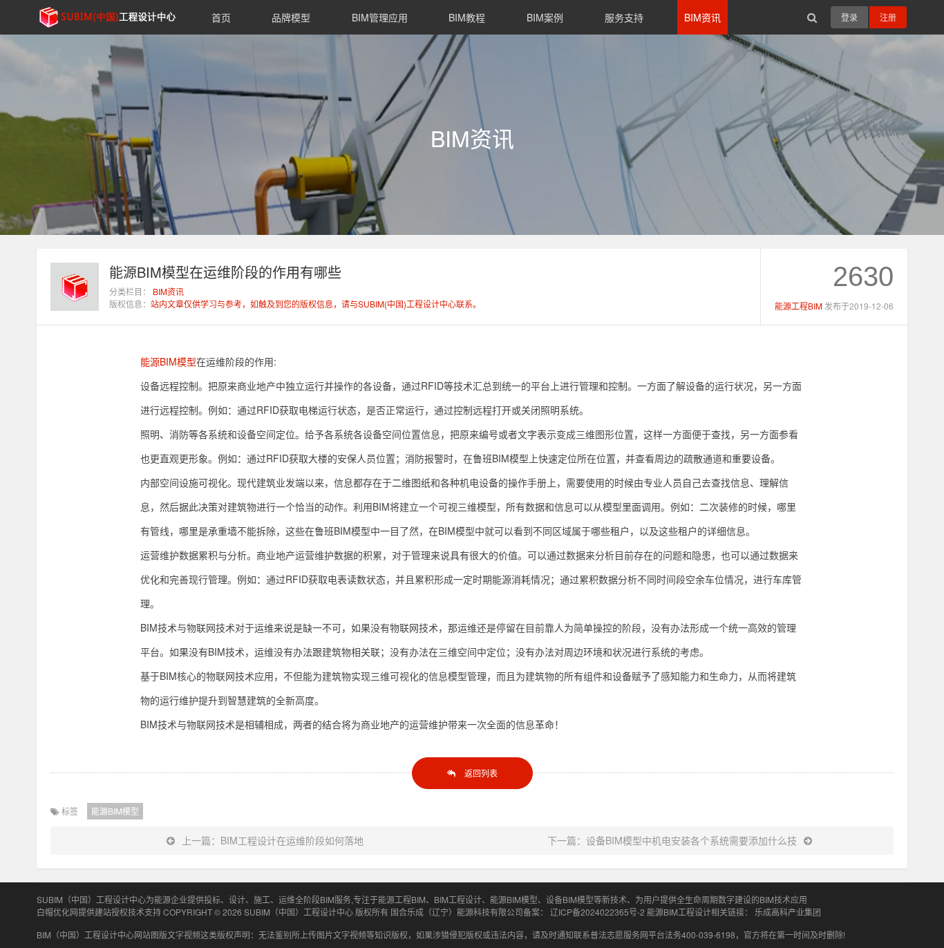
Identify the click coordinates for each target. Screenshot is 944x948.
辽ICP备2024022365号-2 (597, 912)
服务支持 (624, 17)
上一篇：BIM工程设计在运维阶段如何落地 (273, 840)
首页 (221, 17)
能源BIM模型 (168, 361)
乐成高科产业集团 (788, 912)
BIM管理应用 (380, 17)
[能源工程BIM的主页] (74, 307)
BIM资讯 (702, 17)
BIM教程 (467, 17)
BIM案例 (545, 17)
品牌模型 (291, 17)
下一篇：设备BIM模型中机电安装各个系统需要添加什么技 (672, 840)
